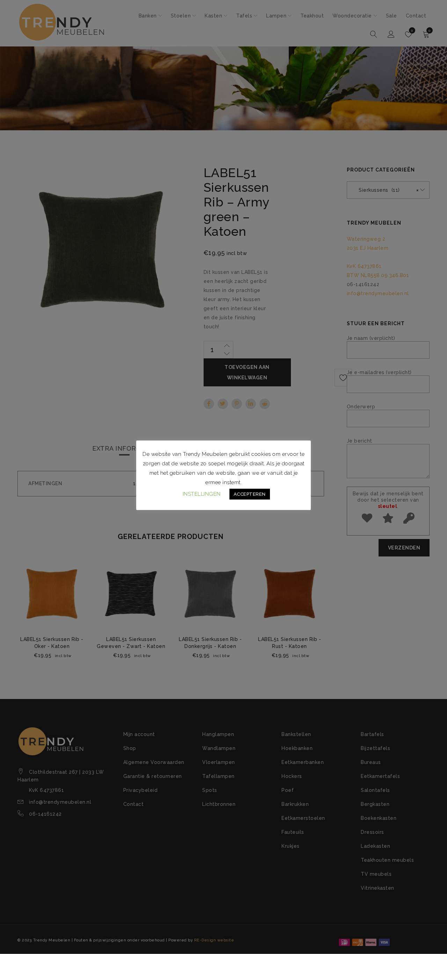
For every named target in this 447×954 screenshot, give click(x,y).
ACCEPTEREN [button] (250, 494)
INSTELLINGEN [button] (202, 494)
